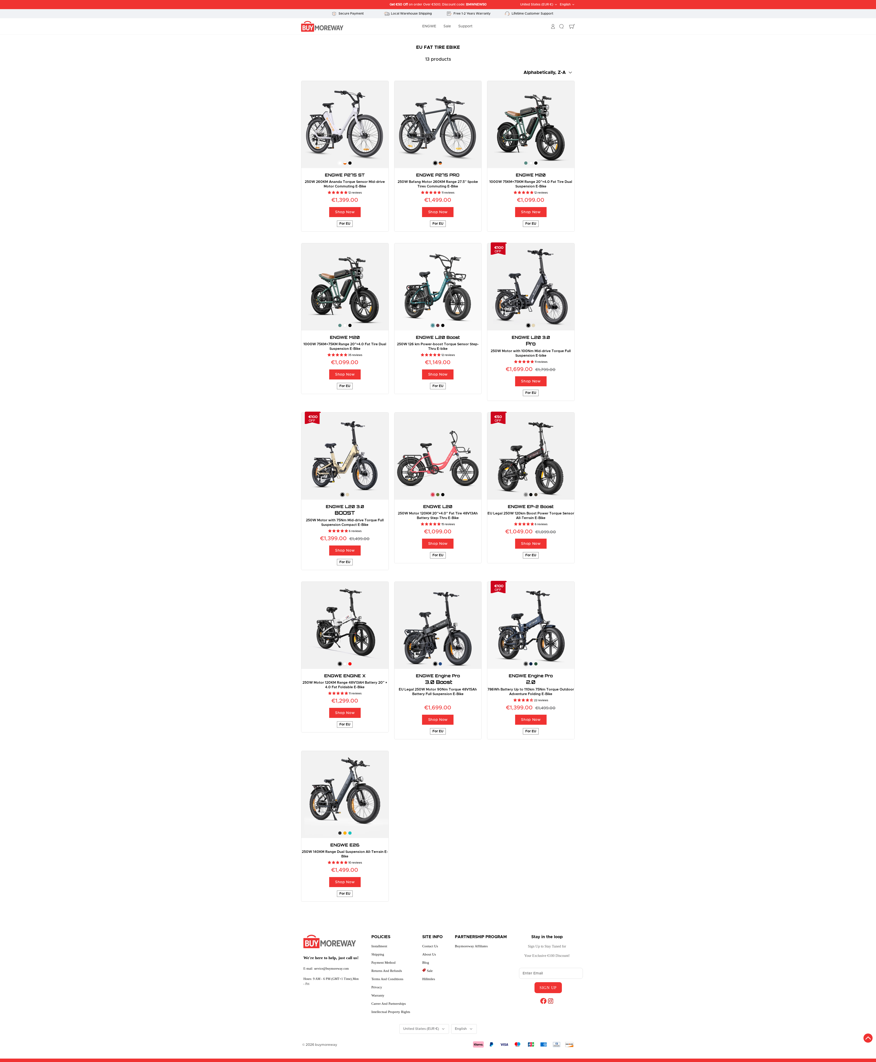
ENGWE (429, 26)
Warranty (377, 995)
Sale (447, 26)
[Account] (553, 26)
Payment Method (383, 962)
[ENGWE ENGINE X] (344, 625)
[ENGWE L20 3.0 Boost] (344, 456)
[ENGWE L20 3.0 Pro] (530, 286)
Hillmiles (428, 979)
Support (465, 26)
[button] (338, 192)
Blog (425, 962)
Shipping (377, 954)
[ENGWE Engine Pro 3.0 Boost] (438, 625)
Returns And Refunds (386, 971)
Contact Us (430, 946)
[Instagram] (551, 1001)
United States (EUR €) (536, 4)
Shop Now (345, 212)
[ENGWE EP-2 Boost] (530, 456)
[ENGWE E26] (344, 794)
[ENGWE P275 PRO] (438, 124)
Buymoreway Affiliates (471, 946)
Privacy (376, 987)
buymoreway (326, 1044)
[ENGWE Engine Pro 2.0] (530, 625)
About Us (429, 954)
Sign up (548, 987)
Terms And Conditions (387, 979)
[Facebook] (543, 1001)
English (565, 4)
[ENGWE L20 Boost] (438, 286)
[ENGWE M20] (530, 124)
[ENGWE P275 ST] (344, 124)
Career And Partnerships (388, 1003)
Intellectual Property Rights (390, 1012)
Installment (379, 946)
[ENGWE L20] (438, 456)
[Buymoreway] (322, 26)
